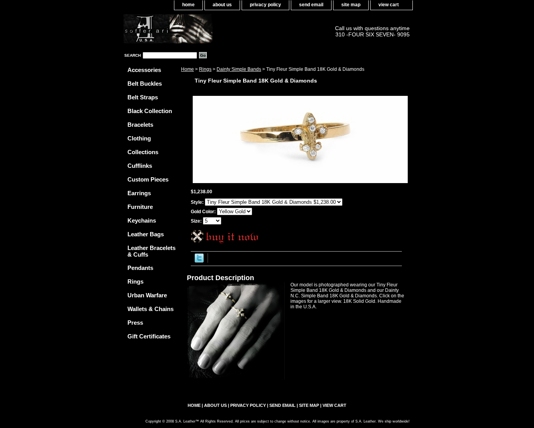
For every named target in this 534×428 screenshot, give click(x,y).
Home (187, 69)
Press (135, 322)
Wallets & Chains (150, 309)
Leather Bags (145, 234)
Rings (205, 69)
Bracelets (140, 124)
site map (350, 4)
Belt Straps (142, 97)
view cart (388, 4)
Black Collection (149, 111)
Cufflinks (139, 165)
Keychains (141, 220)
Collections (142, 152)
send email (311, 4)
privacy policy (265, 4)
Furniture (140, 206)
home (188, 4)
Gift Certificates (148, 336)
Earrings (139, 193)
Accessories (144, 70)
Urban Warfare (147, 295)
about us (222, 4)
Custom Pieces (147, 179)
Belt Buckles (144, 83)
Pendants (140, 267)
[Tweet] (199, 261)
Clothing (139, 138)
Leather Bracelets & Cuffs (151, 251)
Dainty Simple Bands (239, 69)
